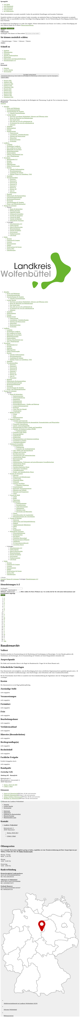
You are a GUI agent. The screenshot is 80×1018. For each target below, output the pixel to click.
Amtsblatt (9, 126)
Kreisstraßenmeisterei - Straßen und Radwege (26, 404)
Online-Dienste (14, 225)
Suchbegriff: (4, 588)
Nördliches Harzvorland (20, 538)
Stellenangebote (11, 128)
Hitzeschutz (13, 138)
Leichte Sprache (8, 70)
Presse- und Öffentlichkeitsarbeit (16, 204)
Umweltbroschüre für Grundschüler (23, 515)
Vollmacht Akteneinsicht (11, 795)
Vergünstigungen (18, 487)
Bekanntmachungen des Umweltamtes (24, 516)
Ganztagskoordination (19, 442)
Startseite (6, 68)
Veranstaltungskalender (13, 110)
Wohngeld (16, 482)
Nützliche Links (20, 510)
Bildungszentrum (18, 417)
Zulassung (7, 54)
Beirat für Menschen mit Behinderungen (21, 118)
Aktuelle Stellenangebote (11, 55)
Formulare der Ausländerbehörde (25, 449)
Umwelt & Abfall (15, 217)
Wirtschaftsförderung (19, 533)
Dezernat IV (13, 184)
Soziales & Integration (16, 215)
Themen (9, 207)
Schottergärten (17, 411)
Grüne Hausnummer (22, 506)
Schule (15, 414)
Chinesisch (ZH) (8, 84)
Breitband (16, 407)
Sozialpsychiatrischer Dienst (21, 467)
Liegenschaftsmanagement (20, 406)
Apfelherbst (16, 541)
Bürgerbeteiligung (15, 229)
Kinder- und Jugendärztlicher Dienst (23, 472)
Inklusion (12, 124)
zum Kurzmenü (8, 9)
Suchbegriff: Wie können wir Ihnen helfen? (13, 33)
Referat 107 (13, 189)
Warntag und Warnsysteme (17, 136)
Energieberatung (21, 505)
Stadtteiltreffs (17, 435)
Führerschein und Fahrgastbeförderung (15, 59)
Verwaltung (7, 158)
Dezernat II (13, 181)
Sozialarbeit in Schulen (19, 440)
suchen (3, 595)
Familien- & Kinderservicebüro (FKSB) (24, 429)
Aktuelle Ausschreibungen (17, 113)
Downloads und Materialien (24, 511)
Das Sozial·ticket (15, 120)
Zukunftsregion (11, 250)
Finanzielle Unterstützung (20, 424)
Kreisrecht (10, 200)
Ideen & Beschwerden (16, 227)
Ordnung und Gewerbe (19, 452)
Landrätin (9, 144)
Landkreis (6, 143)
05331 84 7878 (10, 785)
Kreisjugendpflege (18, 434)
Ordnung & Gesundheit (16, 214)
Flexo (14, 528)
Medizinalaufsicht (18, 465)
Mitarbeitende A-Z (12, 159)
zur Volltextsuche (9, 11)
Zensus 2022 (10, 248)
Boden (15, 498)
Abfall (15, 497)
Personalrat (13, 192)
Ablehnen (3, 28)
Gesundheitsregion (18, 470)
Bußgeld (15, 523)
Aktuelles (6, 106)
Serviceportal (7, 71)
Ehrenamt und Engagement (21, 492)
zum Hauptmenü (8, 6)
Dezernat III (13, 182)
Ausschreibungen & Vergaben (15, 111)
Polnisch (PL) (8, 90)
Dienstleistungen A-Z (10, 60)
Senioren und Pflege (19, 483)
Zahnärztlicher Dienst (19, 463)
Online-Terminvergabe (13, 166)
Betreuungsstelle (17, 459)
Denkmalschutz (17, 401)
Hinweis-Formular (9, 816)
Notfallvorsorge (11, 131)
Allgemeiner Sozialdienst (20, 468)
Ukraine (9, 129)
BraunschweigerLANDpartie (21, 539)
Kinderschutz (17, 437)
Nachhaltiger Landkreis (13, 146)
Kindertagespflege (21, 430)
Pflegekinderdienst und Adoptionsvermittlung (26, 439)
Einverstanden (10, 28)
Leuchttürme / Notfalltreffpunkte (19, 134)
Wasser (15, 513)
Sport (14, 416)
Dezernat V (13, 186)
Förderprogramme (15, 234)
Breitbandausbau (18, 535)
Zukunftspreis (20, 508)
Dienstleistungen (7, 41)
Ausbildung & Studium (16, 172)
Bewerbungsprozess (15, 171)
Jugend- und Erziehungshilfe (21, 425)
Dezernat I (13, 179)
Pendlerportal (17, 530)
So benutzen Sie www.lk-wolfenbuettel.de (22, 123)
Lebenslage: (4, 590)
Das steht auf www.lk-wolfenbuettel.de (21, 121)
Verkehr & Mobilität (16, 219)
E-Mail (8, 786)
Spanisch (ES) (8, 94)
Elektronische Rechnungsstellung (16, 196)
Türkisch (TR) (8, 95)
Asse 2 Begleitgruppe (13, 156)
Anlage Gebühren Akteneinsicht (13, 797)
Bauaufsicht (16, 399)
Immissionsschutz (18, 396)
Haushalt (9, 194)
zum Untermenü (8, 8)
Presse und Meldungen (13, 108)
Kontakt (9, 161)
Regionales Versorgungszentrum (22, 488)
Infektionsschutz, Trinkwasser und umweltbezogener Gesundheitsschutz (33, 462)
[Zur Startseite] (36, 289)
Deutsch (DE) (8, 80)
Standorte (6, 50)
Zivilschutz (13, 141)
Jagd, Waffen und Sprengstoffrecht (23, 450)
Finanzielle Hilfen (18, 480)
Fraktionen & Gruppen (13, 240)
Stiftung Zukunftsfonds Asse (15, 154)
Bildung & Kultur (15, 210)
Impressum (7, 811)
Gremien (9, 242)
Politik (6, 237)
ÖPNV (15, 526)
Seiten (15, 41)
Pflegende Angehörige (22, 485)
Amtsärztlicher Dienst (19, 457)
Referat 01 (13, 187)
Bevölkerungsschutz (19, 454)
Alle (5, 641)
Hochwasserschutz (15, 139)
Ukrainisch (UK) (8, 97)
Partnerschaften (11, 153)
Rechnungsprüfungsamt (13, 199)
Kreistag (9, 238)
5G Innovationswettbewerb (20, 543)
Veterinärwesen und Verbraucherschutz (24, 455)
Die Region (16, 536)
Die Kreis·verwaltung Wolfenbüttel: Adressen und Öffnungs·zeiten (29, 116)
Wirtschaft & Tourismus (17, 220)
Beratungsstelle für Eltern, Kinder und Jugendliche (27, 427)
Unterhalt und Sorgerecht (20, 421)
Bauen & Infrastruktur (16, 209)
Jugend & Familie (15, 212)
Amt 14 (12, 191)
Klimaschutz (7, 57)
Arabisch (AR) (8, 82)
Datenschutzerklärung (27, 25)
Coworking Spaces (18, 544)
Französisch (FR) (9, 87)
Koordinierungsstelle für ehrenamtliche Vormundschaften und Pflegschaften (37, 422)
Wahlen (9, 245)
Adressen (21, 41)
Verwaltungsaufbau (12, 177)
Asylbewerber (17, 478)
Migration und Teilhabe (19, 490)
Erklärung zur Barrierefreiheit (12, 814)
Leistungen (10, 222)
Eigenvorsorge (14, 133)
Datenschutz (7, 812)
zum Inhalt (7, 4)
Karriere (9, 167)
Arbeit (15, 493)
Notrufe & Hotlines (15, 230)
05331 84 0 (12, 833)
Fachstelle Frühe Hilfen (19, 432)
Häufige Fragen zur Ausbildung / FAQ (21, 174)
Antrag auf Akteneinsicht (11, 793)
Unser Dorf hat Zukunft (20, 409)
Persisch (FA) (7, 89)
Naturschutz (16, 500)
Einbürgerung (20, 447)
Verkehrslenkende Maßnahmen (22, 525)
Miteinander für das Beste (14, 149)
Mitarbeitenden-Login (10, 817)
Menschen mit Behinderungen (21, 477)
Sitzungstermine (11, 243)
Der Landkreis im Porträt (14, 148)
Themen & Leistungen (10, 205)
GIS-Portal (13, 235)
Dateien (28, 41)
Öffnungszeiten (8, 52)
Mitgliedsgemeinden (12, 151)
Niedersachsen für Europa (14, 247)
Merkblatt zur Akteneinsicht (12, 798)
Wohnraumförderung (19, 397)
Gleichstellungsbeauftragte (14, 197)
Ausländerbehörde (18, 445)
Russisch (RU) (8, 92)
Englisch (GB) (8, 85)
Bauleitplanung (17, 402)
